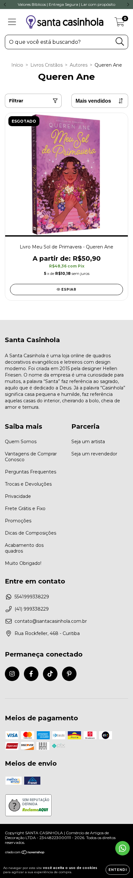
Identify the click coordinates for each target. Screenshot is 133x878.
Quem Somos (20, 441)
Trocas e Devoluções (28, 484)
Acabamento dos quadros (24, 548)
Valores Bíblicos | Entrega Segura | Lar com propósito (66, 4)
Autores (78, 65)
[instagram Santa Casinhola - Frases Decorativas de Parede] (12, 674)
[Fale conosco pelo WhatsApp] (122, 848)
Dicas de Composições (30, 533)
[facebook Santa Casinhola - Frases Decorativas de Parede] (31, 674)
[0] (119, 23)
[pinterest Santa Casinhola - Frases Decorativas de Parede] (69, 674)
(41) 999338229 (32, 609)
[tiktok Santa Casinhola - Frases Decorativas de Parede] (50, 674)
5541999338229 (32, 597)
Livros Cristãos (46, 65)
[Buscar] (120, 41)
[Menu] (12, 22)
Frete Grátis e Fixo (25, 508)
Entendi (117, 870)
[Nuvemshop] (25, 852)
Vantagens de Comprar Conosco (31, 456)
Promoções (18, 521)
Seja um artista (88, 441)
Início (17, 65)
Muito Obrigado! (23, 563)
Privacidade (18, 496)
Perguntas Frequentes (30, 472)
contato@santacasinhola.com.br (51, 621)
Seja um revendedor (94, 454)
